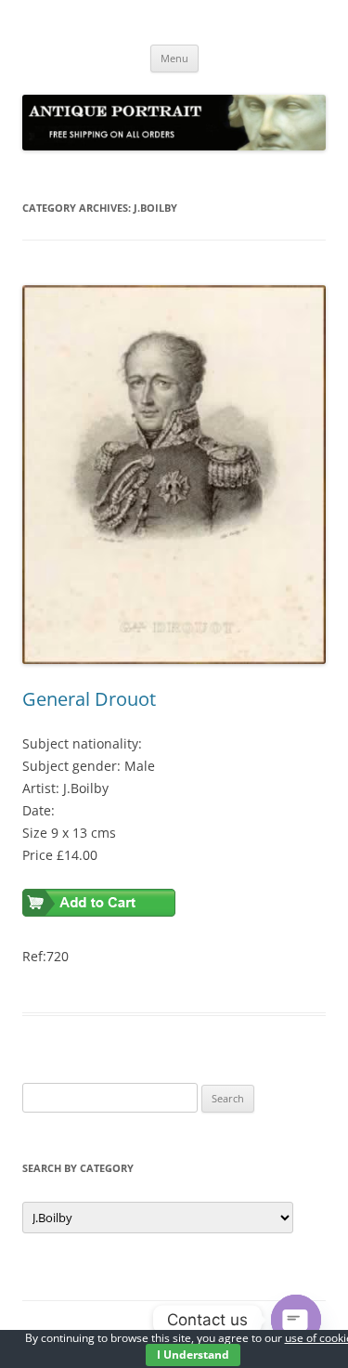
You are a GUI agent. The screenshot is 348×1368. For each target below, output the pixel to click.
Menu (174, 58)
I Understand (193, 1354)
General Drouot (89, 698)
